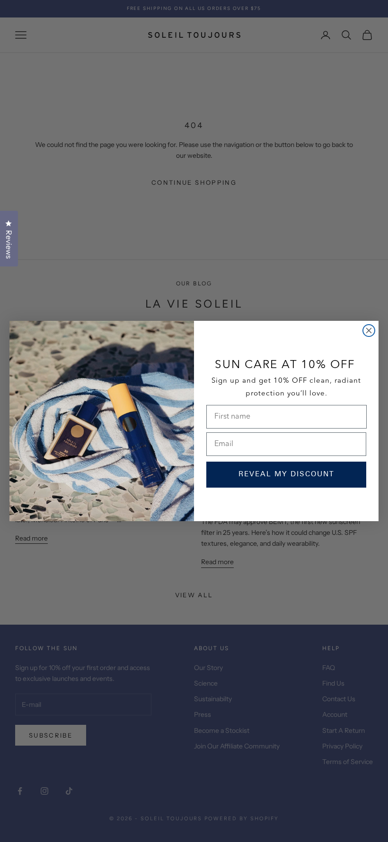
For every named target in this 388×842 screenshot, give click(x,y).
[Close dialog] (369, 330)
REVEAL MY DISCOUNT (286, 474)
